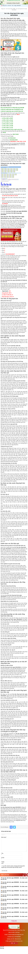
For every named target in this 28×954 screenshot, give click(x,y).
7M (2, 950)
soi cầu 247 (24, 155)
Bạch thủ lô (5, 291)
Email (2, 858)
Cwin (14, 950)
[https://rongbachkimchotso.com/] (14, 3)
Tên (2, 854)
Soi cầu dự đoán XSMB (10, 8)
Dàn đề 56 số (4, 149)
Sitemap (2, 948)
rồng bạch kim (19, 820)
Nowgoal (6, 950)
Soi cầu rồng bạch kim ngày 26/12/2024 (10, 35)
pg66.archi (4, 952)
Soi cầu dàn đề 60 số (6, 151)
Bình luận (4, 837)
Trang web (2, 862)
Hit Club (19, 950)
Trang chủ (3, 8)
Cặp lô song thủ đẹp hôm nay (8, 147)
